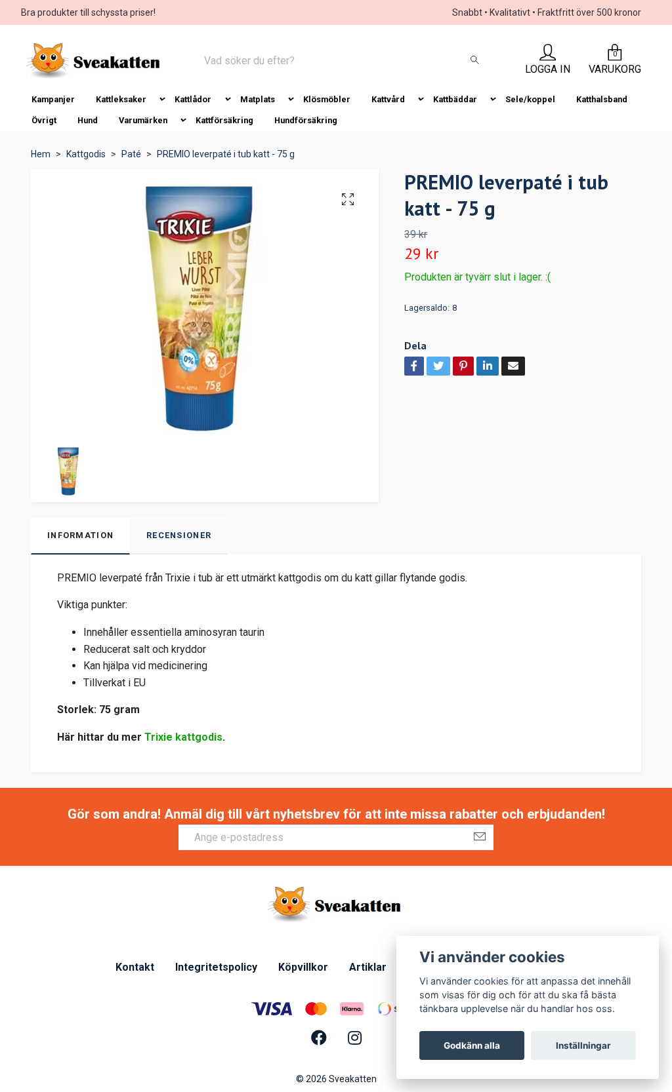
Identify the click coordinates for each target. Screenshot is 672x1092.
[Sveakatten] (95, 61)
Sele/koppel (530, 99)
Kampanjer (53, 99)
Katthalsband (601, 99)
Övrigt (44, 120)
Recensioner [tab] (178, 535)
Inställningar (583, 1045)
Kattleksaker (121, 99)
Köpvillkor (303, 967)
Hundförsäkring (305, 120)
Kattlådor (193, 99)
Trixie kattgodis (183, 737)
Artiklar (368, 967)
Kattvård (388, 99)
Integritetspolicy (216, 967)
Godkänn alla (472, 1045)
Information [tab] (80, 535)
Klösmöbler (326, 99)
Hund (87, 120)
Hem (41, 154)
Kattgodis (86, 154)
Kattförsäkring (224, 120)
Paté (131, 154)
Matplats (257, 99)
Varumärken (143, 120)
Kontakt (135, 967)
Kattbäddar (455, 99)
